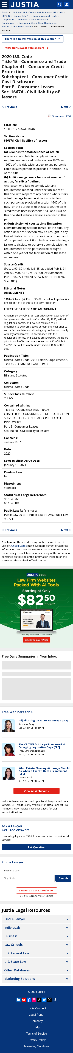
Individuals (12, 927)
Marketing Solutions (19, 979)
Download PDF (61, 116)
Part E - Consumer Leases (17, 26)
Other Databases (17, 970)
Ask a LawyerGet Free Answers (15, 828)
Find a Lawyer (12, 862)
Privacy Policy (37, 1039)
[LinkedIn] (18, 1000)
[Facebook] (29, 1000)
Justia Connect (36, 1008)
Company (36, 1020)
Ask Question (36, 847)
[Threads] (39, 1000)
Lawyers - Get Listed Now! (36, 890)
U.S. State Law (15, 961)
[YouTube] (24, 1000)
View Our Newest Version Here (25, 47)
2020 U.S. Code (11, 16)
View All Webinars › (36, 791)
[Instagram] (34, 1000)
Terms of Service (36, 1033)
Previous (11, 107)
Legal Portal (36, 1014)
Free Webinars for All (18, 712)
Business (11, 936)
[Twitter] (49, 1000)
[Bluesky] (44, 1000)
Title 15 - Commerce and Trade (39, 16)
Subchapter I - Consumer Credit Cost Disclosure (29, 23)
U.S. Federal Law (16, 953)
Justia (5, 12)
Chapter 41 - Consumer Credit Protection (25, 19)
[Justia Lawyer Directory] (54, 1000)
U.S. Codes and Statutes (37, 12)
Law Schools (13, 944)
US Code (58, 12)
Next (64, 107)
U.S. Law (16, 12)
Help (36, 1027)
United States (19, 545)
